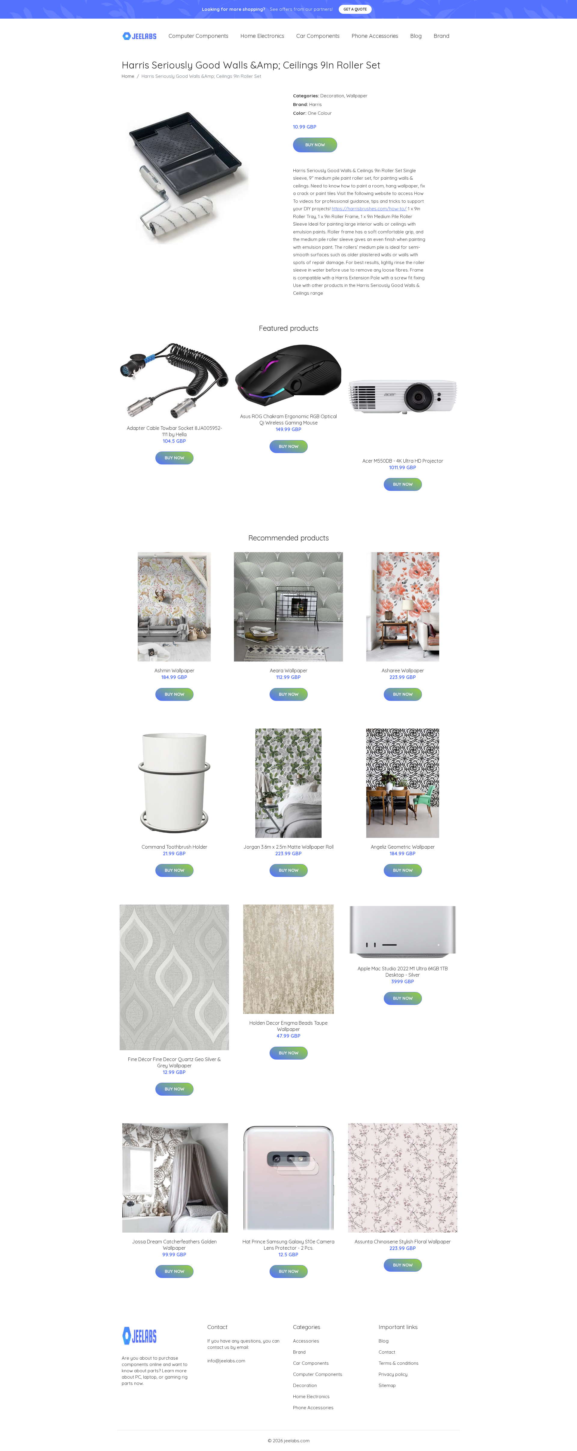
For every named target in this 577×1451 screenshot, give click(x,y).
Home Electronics (262, 35)
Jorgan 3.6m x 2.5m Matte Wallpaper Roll (288, 847)
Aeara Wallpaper (288, 671)
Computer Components (198, 35)
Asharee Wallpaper (403, 671)
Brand (441, 35)
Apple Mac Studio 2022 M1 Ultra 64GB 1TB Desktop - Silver (403, 972)
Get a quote (355, 9)
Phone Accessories (375, 35)
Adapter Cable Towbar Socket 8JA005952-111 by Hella (174, 431)
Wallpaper (357, 96)
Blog (416, 35)
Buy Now (315, 145)
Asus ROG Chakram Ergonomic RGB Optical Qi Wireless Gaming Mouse (288, 419)
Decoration (332, 96)
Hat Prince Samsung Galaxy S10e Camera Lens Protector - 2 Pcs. (288, 1245)
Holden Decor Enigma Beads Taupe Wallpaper (288, 1026)
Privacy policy (393, 1374)
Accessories (306, 1341)
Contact (387, 1352)
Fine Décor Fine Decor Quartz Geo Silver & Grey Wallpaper (174, 1062)
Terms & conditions (399, 1363)
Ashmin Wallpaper (174, 671)
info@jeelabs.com (226, 1361)
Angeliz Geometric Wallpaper (403, 847)
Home (128, 76)
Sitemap (387, 1385)
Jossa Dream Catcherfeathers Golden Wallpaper (174, 1245)
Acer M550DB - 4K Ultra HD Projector (402, 461)
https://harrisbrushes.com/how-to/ (369, 208)
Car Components (318, 35)
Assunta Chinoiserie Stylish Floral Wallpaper (403, 1242)
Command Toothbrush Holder (174, 847)
